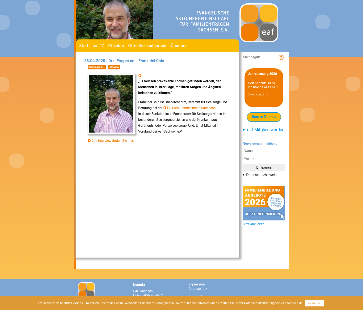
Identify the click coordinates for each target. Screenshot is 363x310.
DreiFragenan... (96, 67)
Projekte (116, 45)
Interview (114, 67)
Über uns (179, 45)
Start (83, 45)
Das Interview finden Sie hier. (112, 141)
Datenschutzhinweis (261, 175)
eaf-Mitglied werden (265, 129)
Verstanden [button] (314, 303)
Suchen (282, 58)
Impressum (196, 284)
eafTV (98, 45)
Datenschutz (197, 289)
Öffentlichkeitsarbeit (147, 45)
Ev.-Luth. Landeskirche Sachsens (191, 108)
